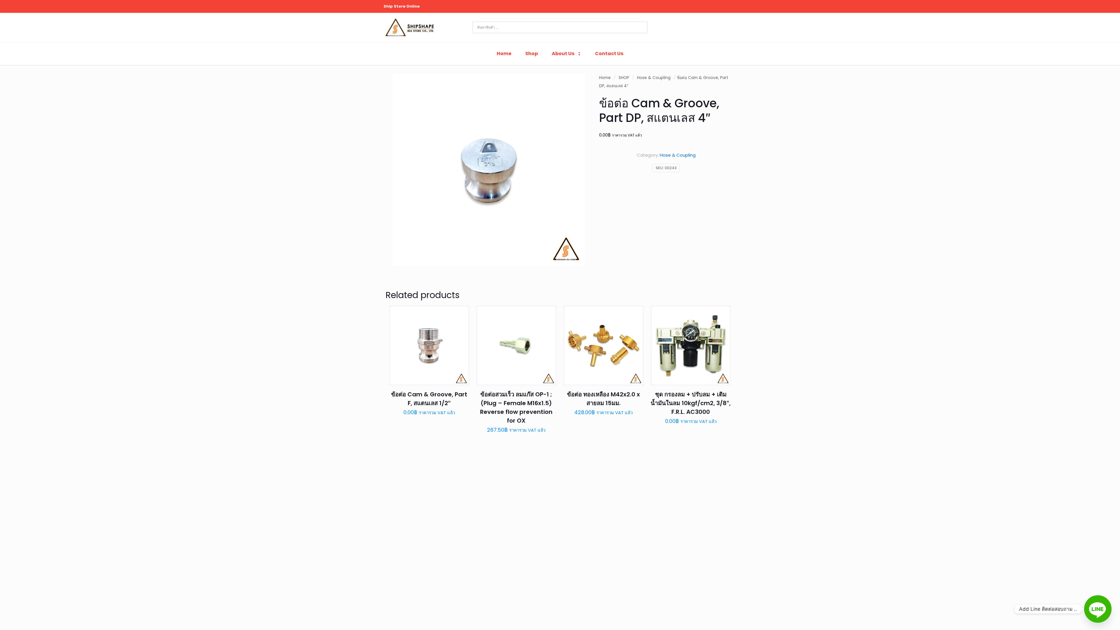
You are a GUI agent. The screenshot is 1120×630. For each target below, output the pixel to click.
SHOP (624, 77)
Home (605, 77)
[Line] (1098, 609)
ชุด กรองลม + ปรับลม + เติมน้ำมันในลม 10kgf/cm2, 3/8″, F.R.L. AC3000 (691, 403)
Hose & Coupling (654, 77)
